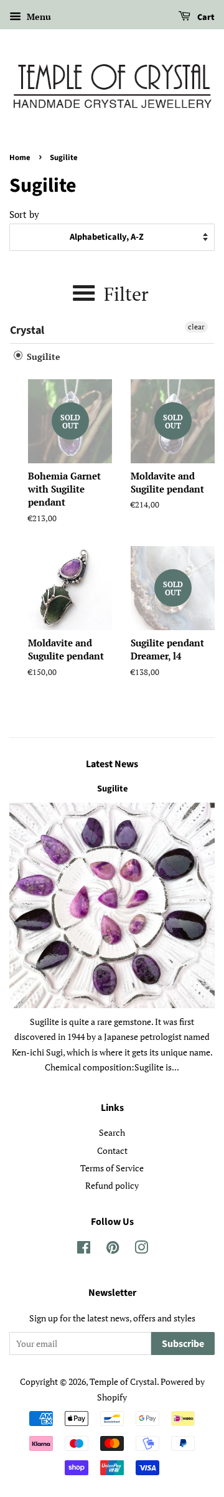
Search (112, 1132)
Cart (205, 17)
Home (19, 157)
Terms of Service (112, 1168)
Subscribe (183, 1344)
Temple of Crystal (123, 1381)
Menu (37, 16)
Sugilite (42, 356)
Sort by (24, 214)
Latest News (112, 764)
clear (196, 326)
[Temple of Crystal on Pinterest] (112, 1249)
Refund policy (112, 1185)
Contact (112, 1150)
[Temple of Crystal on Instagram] (141, 1249)
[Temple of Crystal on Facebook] (84, 1249)
